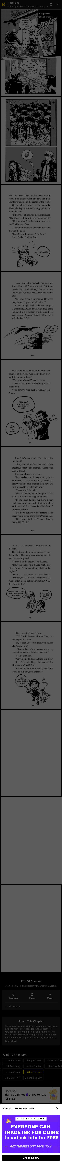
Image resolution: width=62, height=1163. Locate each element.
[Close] (57, 1108)
